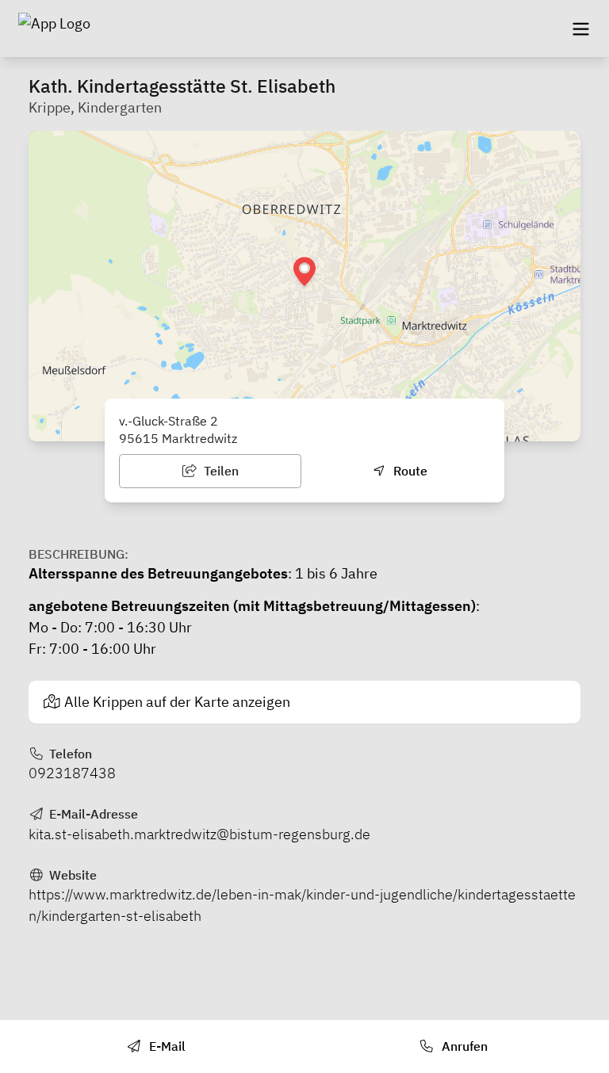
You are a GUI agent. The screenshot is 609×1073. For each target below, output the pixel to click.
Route (408, 471)
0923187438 (72, 773)
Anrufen (463, 1046)
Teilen (220, 471)
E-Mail (166, 1046)
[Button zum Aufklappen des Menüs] (580, 28)
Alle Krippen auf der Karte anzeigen (177, 702)
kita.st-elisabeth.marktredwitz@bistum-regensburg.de (199, 834)
